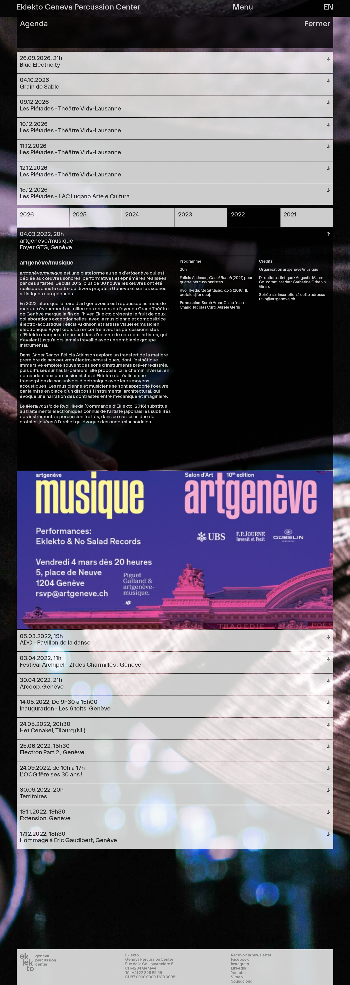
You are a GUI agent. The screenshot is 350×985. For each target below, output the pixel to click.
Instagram (240, 963)
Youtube (238, 972)
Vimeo (237, 976)
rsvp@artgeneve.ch (277, 298)
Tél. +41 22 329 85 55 (143, 972)
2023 (185, 214)
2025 (80, 214)
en (328, 6)
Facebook (240, 959)
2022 (238, 214)
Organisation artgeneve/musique (288, 269)
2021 (290, 214)
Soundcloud (241, 981)
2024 (132, 214)
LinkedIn (238, 967)
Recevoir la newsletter (251, 954)
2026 (27, 214)
